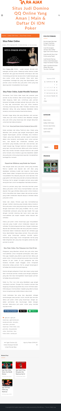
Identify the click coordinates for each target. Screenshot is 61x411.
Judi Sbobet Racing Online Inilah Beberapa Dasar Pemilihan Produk (51, 60)
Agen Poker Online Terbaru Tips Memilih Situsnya (7, 372)
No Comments (33, 45)
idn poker (15, 322)
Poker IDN (9, 69)
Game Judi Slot (48, 128)
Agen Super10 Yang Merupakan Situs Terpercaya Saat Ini (20, 372)
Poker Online (13, 326)
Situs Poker (10, 331)
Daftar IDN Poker (23, 45)
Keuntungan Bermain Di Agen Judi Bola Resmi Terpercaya (50, 43)
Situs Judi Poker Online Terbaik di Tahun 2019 (23, 126)
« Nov (45, 101)
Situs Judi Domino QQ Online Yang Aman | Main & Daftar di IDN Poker (30, 18)
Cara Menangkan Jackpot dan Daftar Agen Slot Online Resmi (51, 49)
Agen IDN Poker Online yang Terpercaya (6, 389)
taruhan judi (14, 333)
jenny (5, 45)
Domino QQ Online (49, 126)
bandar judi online (7, 322)
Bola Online (47, 120)
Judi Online (5, 324)
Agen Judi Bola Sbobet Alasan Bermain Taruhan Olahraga (51, 67)
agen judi (7, 317)
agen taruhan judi (14, 320)
